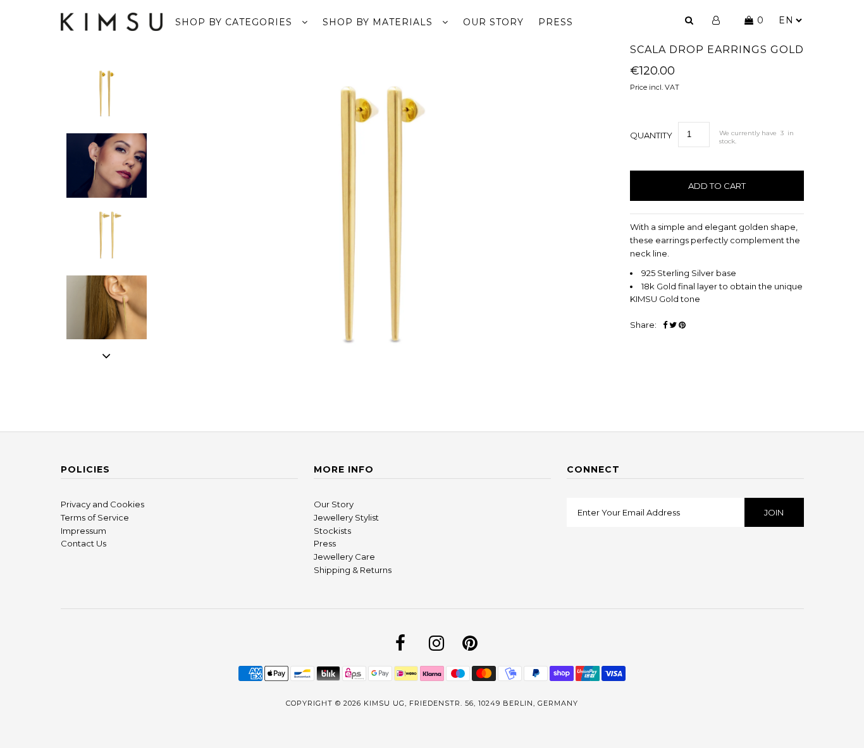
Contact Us (83, 543)
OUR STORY (493, 22)
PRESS (555, 22)
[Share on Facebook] (665, 325)
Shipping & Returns (353, 570)
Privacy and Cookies (102, 504)
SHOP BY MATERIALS (379, 22)
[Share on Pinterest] (682, 325)
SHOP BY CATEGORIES (235, 22)
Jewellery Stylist (346, 517)
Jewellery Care (344, 557)
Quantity (651, 135)
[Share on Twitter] (673, 325)
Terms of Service (95, 517)
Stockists (332, 531)
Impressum (83, 531)
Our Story (334, 504)
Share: (643, 325)
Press (325, 543)
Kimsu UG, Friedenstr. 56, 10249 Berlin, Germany (471, 703)
